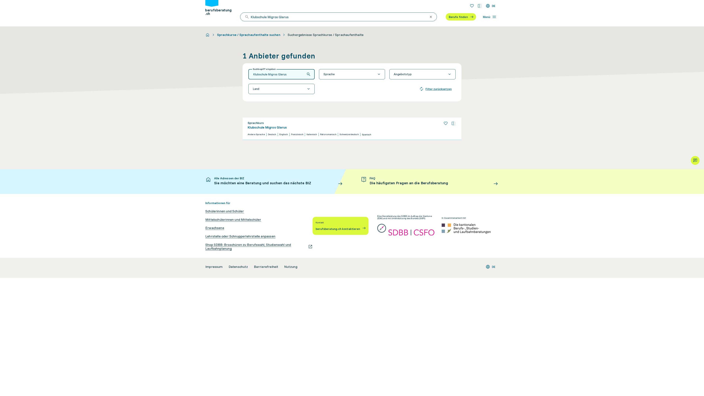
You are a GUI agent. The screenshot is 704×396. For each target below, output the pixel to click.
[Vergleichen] (453, 123)
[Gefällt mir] (445, 123)
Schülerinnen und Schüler (224, 211)
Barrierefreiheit (266, 267)
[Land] (281, 89)
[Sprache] (352, 74)
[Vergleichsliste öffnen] (479, 6)
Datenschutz (238, 267)
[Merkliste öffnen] (472, 6)
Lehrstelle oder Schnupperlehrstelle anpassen (240, 236)
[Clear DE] (431, 17)
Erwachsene (214, 228)
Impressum (214, 267)
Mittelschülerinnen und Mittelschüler (233, 220)
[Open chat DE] (695, 160)
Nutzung (290, 267)
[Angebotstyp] (422, 74)
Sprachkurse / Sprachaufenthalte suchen (248, 34)
